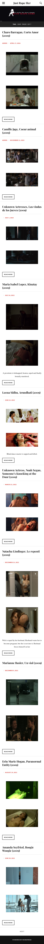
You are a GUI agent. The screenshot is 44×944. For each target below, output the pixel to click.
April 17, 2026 (15, 43)
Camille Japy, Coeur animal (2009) (19, 130)
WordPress (26, 940)
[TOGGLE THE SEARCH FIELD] (40, 3)
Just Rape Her (22, 3)
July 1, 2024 (9, 218)
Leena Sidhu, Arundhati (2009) (21, 392)
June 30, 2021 (10, 858)
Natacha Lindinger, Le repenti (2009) (21, 552)
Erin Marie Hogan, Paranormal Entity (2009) (21, 763)
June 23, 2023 (10, 400)
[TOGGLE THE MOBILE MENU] (3, 3)
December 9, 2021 (11, 670)
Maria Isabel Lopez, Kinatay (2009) (19, 285)
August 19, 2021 (11, 772)
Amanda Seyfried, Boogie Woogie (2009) (18, 848)
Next (22, 931)
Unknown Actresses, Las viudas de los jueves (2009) (22, 208)
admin (4, 43)
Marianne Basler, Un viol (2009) (22, 663)
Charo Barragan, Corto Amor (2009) (20, 33)
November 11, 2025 (17, 140)
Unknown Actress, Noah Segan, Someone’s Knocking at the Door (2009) (21, 473)
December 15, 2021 (12, 562)
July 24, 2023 (10, 295)
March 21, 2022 (11, 484)
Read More (8, 119)
